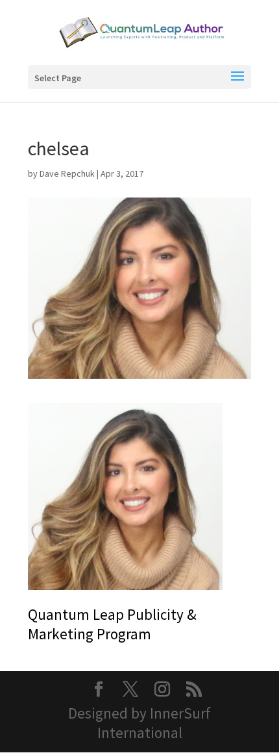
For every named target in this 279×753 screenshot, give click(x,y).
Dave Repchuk (67, 173)
